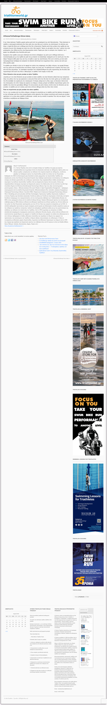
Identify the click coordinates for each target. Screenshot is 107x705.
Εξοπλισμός (35, 1)
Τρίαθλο (34, 39)
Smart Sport (43, 1)
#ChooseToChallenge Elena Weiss (62, 258)
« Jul (74, 73)
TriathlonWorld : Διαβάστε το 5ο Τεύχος (86, 630)
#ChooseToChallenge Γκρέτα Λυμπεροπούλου (14, 258)
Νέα (9, 1)
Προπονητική (27, 1)
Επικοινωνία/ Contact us (73, 1)
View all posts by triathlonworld (14, 226)
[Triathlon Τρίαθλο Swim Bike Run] (15, 17)
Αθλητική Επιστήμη (17, 1)
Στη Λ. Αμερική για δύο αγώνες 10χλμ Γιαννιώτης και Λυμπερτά (85, 639)
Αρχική (5, 1)
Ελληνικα (77, 36)
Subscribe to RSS (97, 30)
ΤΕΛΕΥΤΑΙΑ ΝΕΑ (83, 612)
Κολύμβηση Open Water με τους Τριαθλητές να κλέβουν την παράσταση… (86, 618)
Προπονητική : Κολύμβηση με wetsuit (86, 652)
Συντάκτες (64, 1)
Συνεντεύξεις (57, 1)
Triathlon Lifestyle (26, 39)
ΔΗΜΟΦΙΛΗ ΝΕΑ (83, 609)
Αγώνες (50, 1)
